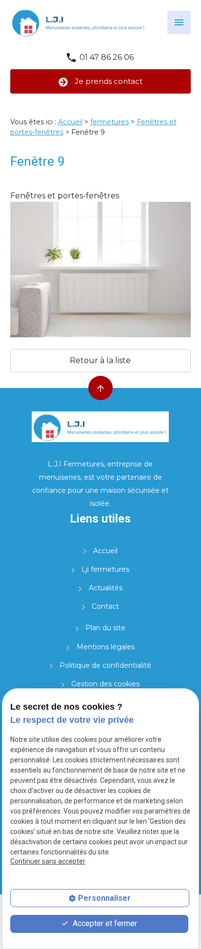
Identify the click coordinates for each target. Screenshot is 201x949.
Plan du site (105, 627)
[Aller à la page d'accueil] (78, 22)
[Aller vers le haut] (100, 388)
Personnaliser (104, 898)
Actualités (105, 587)
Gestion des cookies (105, 683)
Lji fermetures (105, 569)
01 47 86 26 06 (107, 57)
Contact (105, 606)
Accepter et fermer (104, 923)
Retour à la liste (100, 360)
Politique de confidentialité (105, 665)
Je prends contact (107, 81)
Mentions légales (106, 646)
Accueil (70, 121)
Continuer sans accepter (47, 861)
